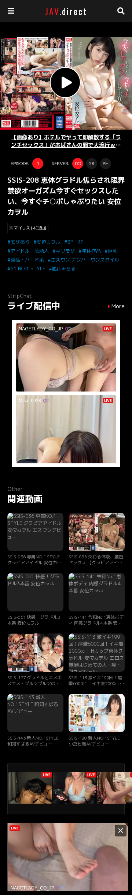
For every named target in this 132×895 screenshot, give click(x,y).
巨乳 (112, 251)
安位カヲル (48, 242)
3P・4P (75, 242)
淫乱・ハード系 (27, 259)
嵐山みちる (64, 268)
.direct (66, 11)
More (118, 306)
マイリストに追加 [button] (30, 228)
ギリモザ (65, 251)
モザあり (20, 242)
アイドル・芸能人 (30, 251)
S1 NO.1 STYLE (28, 268)
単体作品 (91, 251)
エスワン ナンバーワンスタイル (85, 259)
